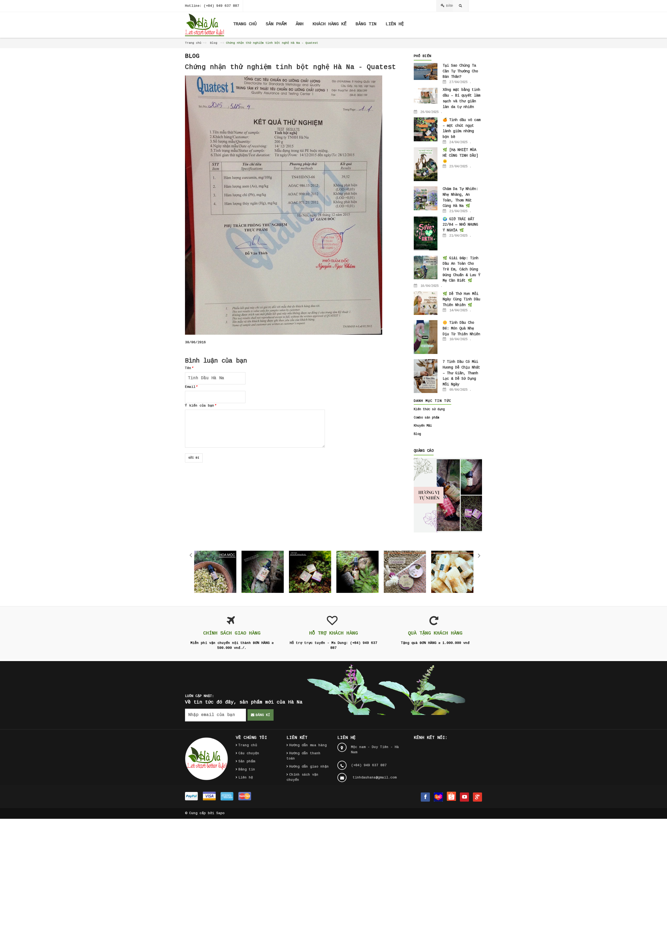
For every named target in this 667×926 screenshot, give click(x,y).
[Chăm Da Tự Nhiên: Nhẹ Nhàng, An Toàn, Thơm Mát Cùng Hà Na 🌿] (426, 198)
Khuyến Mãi (423, 426)
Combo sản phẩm (426, 418)
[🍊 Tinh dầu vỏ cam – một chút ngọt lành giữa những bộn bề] (426, 129)
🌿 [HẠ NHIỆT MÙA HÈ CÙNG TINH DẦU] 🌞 (460, 155)
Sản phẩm (246, 761)
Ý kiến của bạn (200, 406)
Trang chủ (193, 43)
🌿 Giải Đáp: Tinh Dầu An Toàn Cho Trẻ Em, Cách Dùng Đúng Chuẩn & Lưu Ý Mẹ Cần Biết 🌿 (461, 269)
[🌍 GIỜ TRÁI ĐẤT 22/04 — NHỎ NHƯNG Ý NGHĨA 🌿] (426, 233)
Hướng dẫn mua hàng (308, 745)
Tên (189, 368)
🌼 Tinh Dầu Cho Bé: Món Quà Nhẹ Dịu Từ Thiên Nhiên (461, 328)
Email (191, 387)
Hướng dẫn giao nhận (309, 767)
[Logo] (206, 759)
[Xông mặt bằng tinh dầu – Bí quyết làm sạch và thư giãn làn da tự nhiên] (426, 96)
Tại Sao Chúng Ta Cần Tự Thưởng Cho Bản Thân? (460, 71)
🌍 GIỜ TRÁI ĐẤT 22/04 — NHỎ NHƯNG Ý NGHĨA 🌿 (460, 224)
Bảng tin (246, 769)
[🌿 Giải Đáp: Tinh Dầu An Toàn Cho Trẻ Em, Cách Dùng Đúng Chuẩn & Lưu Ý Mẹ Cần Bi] (426, 267)
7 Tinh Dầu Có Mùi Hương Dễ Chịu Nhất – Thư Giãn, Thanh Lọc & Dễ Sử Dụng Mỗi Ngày (461, 373)
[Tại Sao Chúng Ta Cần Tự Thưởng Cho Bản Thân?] (426, 71)
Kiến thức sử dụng (429, 409)
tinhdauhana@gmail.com (375, 777)
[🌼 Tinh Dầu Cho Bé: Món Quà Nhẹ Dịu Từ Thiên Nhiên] (426, 337)
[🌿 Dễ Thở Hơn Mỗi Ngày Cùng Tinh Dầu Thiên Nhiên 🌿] (426, 303)
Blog (213, 43)
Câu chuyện (248, 753)
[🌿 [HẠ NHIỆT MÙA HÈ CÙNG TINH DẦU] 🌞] (426, 164)
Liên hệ (245, 777)
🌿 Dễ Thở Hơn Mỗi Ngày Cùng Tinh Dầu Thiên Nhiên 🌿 (461, 299)
